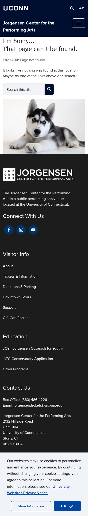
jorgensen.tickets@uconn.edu (38, 405)
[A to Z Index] (81, 8)
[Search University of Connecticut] (72, 8)
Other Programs (15, 369)
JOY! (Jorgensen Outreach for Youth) (33, 348)
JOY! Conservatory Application (28, 358)
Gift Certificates (15, 318)
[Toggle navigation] (78, 23)
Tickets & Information (20, 276)
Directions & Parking (19, 286)
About (8, 266)
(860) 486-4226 (34, 399)
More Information (31, 506)
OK (64, 506)
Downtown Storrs (17, 297)
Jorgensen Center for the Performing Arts (28, 26)
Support (9, 307)
